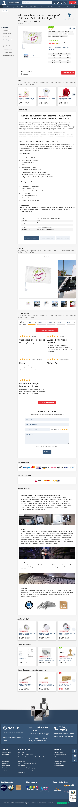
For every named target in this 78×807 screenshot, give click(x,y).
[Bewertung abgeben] (51, 29)
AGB (56, 759)
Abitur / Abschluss (52, 31)
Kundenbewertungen (60, 754)
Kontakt (57, 757)
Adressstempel (5, 754)
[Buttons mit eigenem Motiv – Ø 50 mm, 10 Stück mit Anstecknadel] (66, 627)
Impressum (58, 768)
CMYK (60, 33)
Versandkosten (31, 802)
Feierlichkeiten (61, 31)
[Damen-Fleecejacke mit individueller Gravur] (66, 92)
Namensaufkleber (6, 752)
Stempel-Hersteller (6, 768)
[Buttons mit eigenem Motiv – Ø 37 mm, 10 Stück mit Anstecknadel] (46, 627)
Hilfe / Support (21, 765)
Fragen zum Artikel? (31, 238)
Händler (65, 33)
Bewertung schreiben (47, 330)
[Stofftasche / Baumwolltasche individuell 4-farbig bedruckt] (26, 92)
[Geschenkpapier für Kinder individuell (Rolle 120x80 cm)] (46, 652)
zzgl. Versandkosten (25, 74)
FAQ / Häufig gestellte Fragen (25, 754)
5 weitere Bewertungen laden (47, 402)
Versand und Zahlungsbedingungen (27, 768)
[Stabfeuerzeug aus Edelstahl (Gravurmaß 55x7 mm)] (26, 678)
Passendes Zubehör (47, 238)
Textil (72, 31)
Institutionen (70, 33)
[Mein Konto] (61, 2)
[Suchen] (54, 2)
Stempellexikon (22, 772)
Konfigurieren (67, 72)
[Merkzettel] (65, 2)
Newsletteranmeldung (60, 770)
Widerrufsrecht (58, 763)
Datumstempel (5, 759)
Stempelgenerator (6, 770)
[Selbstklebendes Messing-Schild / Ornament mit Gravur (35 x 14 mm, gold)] (46, 678)
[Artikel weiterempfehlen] (74, 28)
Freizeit (56, 33)
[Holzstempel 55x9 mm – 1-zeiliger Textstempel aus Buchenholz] (66, 652)
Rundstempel (5, 763)
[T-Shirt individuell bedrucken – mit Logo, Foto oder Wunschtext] (46, 92)
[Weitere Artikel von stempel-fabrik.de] (69, 16)
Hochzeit (67, 31)
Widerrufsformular (59, 765)
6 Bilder (47, 256)
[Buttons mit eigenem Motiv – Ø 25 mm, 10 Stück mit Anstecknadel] (26, 627)
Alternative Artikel (63, 238)
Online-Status (21, 759)
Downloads (21, 752)
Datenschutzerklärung (60, 761)
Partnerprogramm (22, 761)
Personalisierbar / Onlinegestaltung (59, 36)
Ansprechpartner (59, 752)
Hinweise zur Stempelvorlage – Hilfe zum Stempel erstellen (33, 757)
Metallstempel (5, 761)
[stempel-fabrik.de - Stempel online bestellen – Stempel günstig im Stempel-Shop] (4, 2)
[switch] (72, 800)
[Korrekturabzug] (26, 652)
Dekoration (50, 33)
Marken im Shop (6, 765)
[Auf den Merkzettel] (70, 28)
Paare (49, 36)
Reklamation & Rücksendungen (26, 770)
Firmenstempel (5, 757)
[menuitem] (39, 2)
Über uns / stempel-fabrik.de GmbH (27, 763)
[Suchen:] (37, 2)
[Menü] (75, 791)
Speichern (47, 452)
